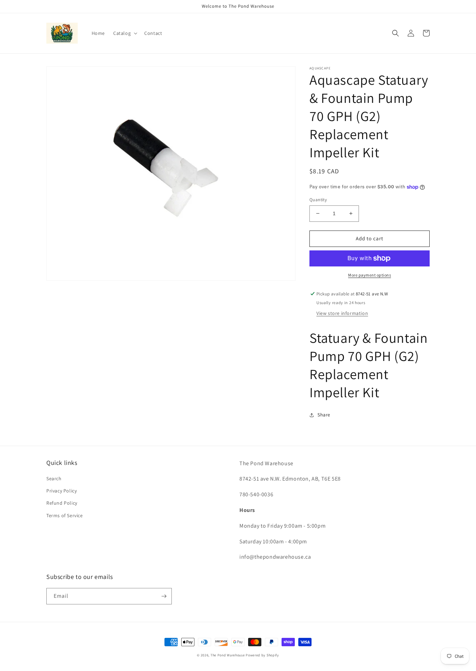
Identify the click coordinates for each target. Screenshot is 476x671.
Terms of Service (64, 515)
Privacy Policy (61, 491)
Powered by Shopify (262, 655)
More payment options (369, 275)
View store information (342, 313)
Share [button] (323, 415)
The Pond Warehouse (227, 655)
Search (54, 478)
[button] (124, 33)
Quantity (318, 200)
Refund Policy (61, 503)
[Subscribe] (163, 596)
